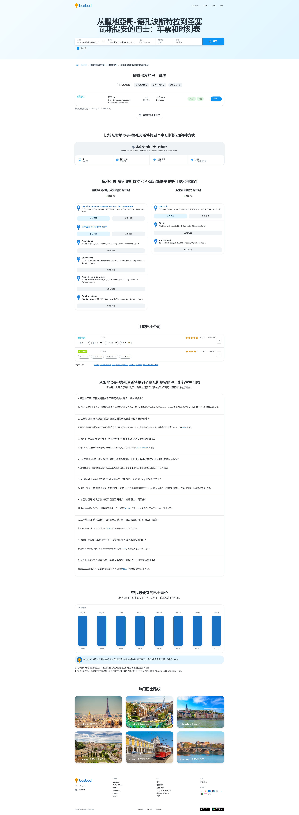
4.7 (88, 343)
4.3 (101, 343)
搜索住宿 (83, 48)
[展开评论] (219, 340)
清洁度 (111, 343)
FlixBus (103, 351)
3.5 (129, 343)
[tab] (124, 85)
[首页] (77, 65)
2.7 (128, 356)
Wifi (124, 343)
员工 (83, 343)
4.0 (101, 356)
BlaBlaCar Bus (105, 365)
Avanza (139, 365)
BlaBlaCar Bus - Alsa (150, 365)
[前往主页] (83, 5)
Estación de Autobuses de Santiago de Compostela (107, 206)
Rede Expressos (122, 365)
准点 (96, 343)
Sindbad (132, 365)
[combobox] (87, 41)
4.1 (87, 356)
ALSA (102, 338)
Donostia (163, 206)
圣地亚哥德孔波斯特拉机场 (94, 227)
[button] (103, 41)
